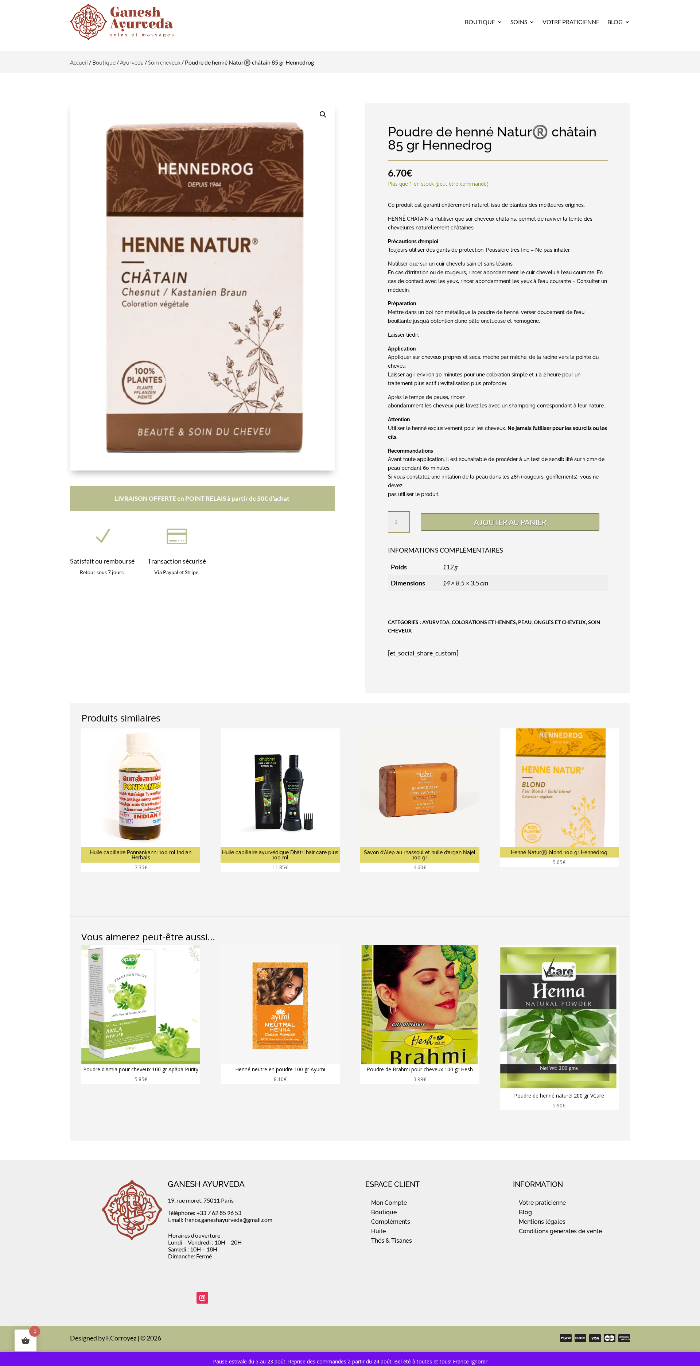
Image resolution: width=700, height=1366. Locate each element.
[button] (323, 114)
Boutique (480, 21)
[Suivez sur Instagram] (202, 1298)
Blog (615, 21)
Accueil (79, 62)
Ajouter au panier (510, 522)
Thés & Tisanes (391, 1240)
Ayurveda (132, 62)
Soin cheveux (164, 62)
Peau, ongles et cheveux (552, 622)
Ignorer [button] (478, 1361)
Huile (378, 1231)
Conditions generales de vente (560, 1231)
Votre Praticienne (570, 21)
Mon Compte (389, 1202)
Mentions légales (542, 1221)
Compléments (390, 1221)
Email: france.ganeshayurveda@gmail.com (220, 1219)
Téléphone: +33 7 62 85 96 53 (204, 1212)
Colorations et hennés (484, 622)
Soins (518, 21)
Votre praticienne (542, 1202)
